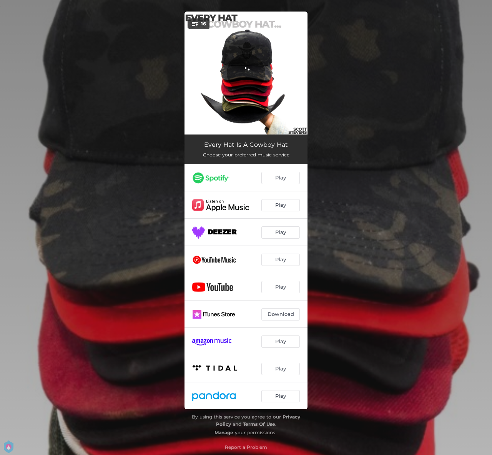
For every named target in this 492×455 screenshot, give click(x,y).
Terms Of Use (259, 424)
